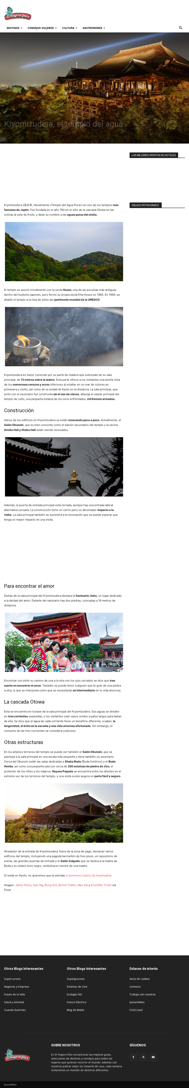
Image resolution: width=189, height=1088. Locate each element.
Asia (18, 115)
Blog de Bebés (75, 1010)
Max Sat (83, 885)
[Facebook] (133, 1057)
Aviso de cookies (140, 979)
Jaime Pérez (23, 885)
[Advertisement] (118, 13)
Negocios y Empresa (16, 986)
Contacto (135, 986)
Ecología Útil (74, 994)
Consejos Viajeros (41, 28)
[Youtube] (153, 1057)
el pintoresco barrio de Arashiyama (88, 875)
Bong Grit (50, 885)
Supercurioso (12, 979)
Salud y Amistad (14, 1002)
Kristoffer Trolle (101, 885)
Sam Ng (38, 885)
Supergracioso (76, 979)
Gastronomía (92, 28)
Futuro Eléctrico (76, 1002)
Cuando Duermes (15, 1010)
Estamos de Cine (77, 986)
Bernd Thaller (67, 885)
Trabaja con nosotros (143, 994)
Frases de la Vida (14, 994)
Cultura (68, 28)
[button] (180, 28)
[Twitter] (143, 1057)
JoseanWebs (137, 1002)
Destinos (13, 28)
